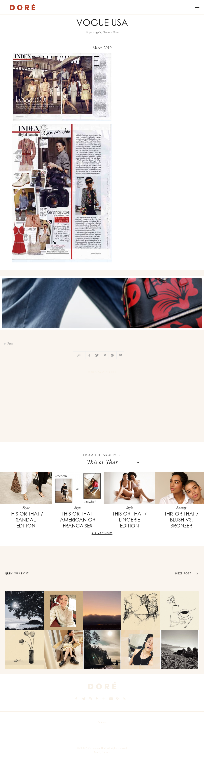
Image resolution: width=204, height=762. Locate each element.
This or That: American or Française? (77, 520)
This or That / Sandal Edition (26, 520)
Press (10, 343)
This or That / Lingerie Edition (130, 520)
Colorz (106, 751)
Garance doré (102, 686)
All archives (102, 533)
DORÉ (22, 7)
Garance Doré (111, 32)
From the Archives (102, 455)
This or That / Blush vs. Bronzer (181, 520)
